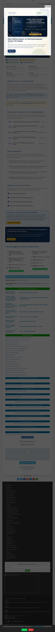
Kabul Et (24, 629)
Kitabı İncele (11, 50)
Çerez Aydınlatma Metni (37, 626)
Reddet (30, 629)
